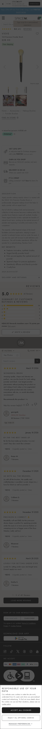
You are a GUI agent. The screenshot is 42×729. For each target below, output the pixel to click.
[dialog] (21, 707)
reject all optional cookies (21, 718)
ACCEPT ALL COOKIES (21, 710)
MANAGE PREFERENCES (19, 724)
